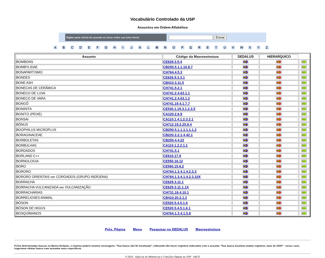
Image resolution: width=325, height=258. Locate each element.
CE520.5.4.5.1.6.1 (177, 208)
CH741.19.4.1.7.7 (176, 103)
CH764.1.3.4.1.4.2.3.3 (180, 171)
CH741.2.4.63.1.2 (176, 98)
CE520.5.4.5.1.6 (175, 203)
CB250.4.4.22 (173, 140)
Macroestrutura (208, 229)
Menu (137, 229)
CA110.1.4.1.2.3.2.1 (178, 119)
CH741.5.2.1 (172, 88)
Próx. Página (115, 229)
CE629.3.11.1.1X (176, 187)
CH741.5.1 (171, 151)
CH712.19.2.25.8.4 (177, 124)
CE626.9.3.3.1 (174, 77)
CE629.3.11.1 (173, 182)
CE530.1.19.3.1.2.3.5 (179, 109)
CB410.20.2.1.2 (175, 198)
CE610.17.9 (172, 156)
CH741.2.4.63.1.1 (176, 93)
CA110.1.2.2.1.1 (175, 145)
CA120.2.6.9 (172, 114)
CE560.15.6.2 (173, 166)
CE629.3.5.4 (172, 62)
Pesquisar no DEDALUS (169, 229)
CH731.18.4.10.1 (176, 192)
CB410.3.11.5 (173, 83)
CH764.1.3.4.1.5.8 (177, 213)
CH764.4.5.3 (172, 72)
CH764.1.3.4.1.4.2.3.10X (182, 177)
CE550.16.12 (173, 161)
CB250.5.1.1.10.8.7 (178, 67)
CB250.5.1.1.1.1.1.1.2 (180, 130)
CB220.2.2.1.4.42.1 (178, 135)
